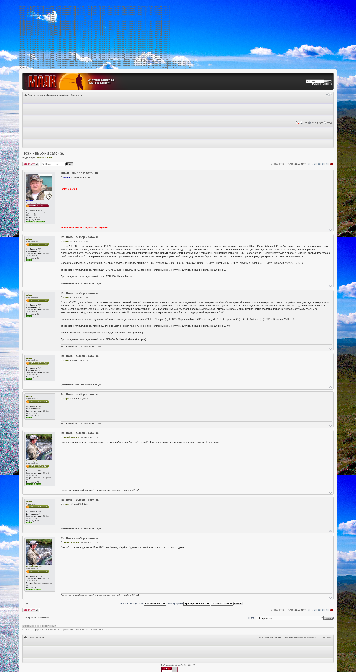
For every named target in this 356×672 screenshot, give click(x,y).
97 (327, 164)
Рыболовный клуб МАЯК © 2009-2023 (178, 665)
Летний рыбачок (34, 461)
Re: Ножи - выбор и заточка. (80, 237)
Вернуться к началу (330, 230)
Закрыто (26, 163)
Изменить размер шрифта (329, 94)
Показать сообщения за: (132, 603)
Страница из (297, 164)
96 (323, 164)
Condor (48, 157)
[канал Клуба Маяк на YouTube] (297, 124)
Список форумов (36, 95)
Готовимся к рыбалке (58, 95)
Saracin (40, 157)
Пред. (27, 603)
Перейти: (250, 618)
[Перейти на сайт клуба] (75, 81)
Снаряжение (77, 95)
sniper (29, 239)
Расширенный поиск (322, 84)
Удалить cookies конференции (287, 637)
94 (315, 164)
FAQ (305, 122)
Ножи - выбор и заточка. (43, 153)
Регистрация (317, 122)
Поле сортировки (175, 603)
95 (319, 164)
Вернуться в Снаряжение (37, 617)
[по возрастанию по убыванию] (227, 603)
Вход (329, 122)
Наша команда (265, 637)
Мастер (29, 201)
